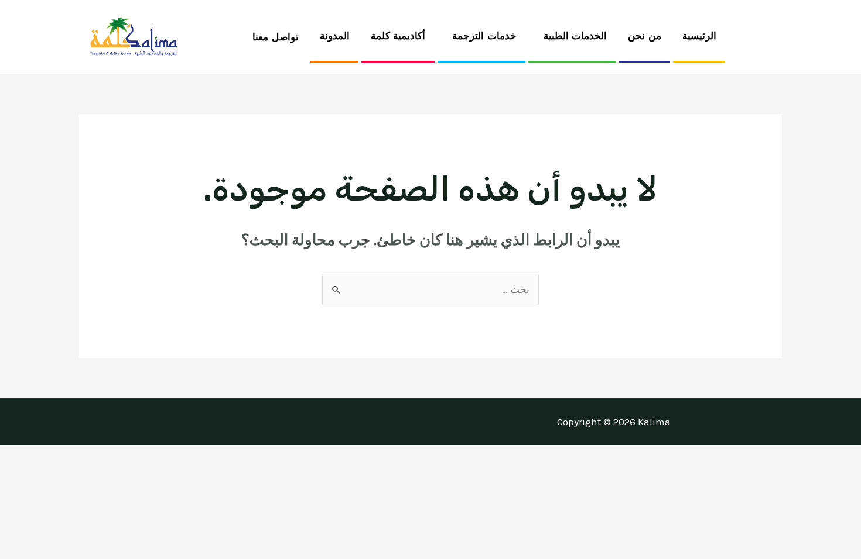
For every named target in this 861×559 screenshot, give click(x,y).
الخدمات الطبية (575, 36)
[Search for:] (430, 289)
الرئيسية (699, 36)
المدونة (335, 36)
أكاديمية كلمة (398, 36)
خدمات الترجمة (484, 36)
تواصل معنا (275, 37)
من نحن (644, 36)
